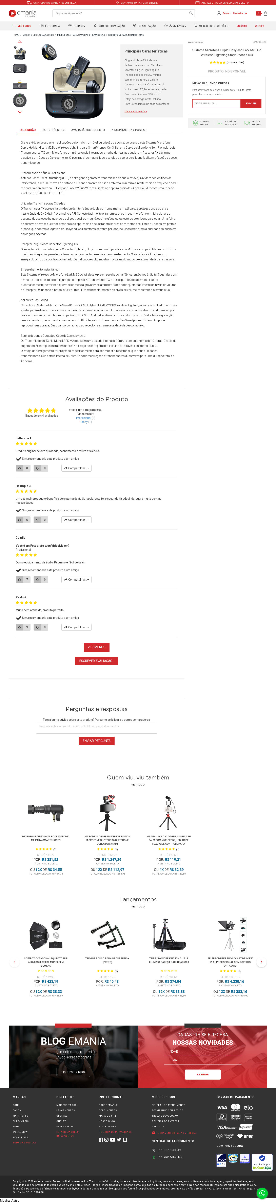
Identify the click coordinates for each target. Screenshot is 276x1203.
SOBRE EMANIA (108, 1105)
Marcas (242, 26)
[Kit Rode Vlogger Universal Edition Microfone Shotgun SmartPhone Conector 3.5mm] (107, 814)
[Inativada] (221, 1160)
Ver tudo (138, 784)
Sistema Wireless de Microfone (46, 274)
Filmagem (79, 26)
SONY (16, 1105)
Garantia (158, 1126)
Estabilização (146, 26)
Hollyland (195, 42)
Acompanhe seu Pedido (167, 1110)
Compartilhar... (77, 468)
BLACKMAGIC (21, 1121)
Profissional (83, 418)
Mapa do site (108, 1116)
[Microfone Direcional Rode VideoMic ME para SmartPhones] (46, 814)
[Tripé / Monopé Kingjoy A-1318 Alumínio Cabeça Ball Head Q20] (168, 936)
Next (20, 112)
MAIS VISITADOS (66, 1105)
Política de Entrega (165, 1121)
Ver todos (24, 26)
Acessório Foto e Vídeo (213, 26)
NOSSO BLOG (107, 1121)
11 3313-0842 (169, 1150)
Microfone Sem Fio (149, 147)
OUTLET (61, 1121)
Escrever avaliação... (96, 661)
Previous (20, 41)
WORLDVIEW (20, 1132)
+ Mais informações (135, 111)
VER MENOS (96, 647)
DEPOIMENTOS (108, 1110)
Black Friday (107, 1126)
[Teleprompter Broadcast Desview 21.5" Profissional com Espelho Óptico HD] (230, 936)
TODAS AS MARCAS (24, 1142)
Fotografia (52, 26)
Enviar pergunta (97, 741)
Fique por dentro (73, 1072)
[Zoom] (20, 52)
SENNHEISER (20, 1137)
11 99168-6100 (170, 1157)
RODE (16, 1126)
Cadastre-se (240, 13)
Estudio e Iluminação (111, 26)
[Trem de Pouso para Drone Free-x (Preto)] (107, 936)
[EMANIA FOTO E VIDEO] (16, 35)
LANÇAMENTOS (65, 1110)
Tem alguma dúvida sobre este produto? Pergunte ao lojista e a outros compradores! (97, 719)
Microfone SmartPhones (64, 305)
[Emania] (22, 13)
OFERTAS (61, 1116)
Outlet (259, 26)
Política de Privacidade (115, 1132)
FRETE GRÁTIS (65, 1126)
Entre (226, 13)
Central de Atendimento (168, 1105)
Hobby (84, 422)
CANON (17, 1110)
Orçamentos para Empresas (176, 1133)
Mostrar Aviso (9, 1200)
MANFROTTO (20, 1116)
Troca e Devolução (165, 1116)
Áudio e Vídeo (177, 26)
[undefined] (73, 82)
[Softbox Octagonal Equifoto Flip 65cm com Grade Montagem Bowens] (45, 936)
